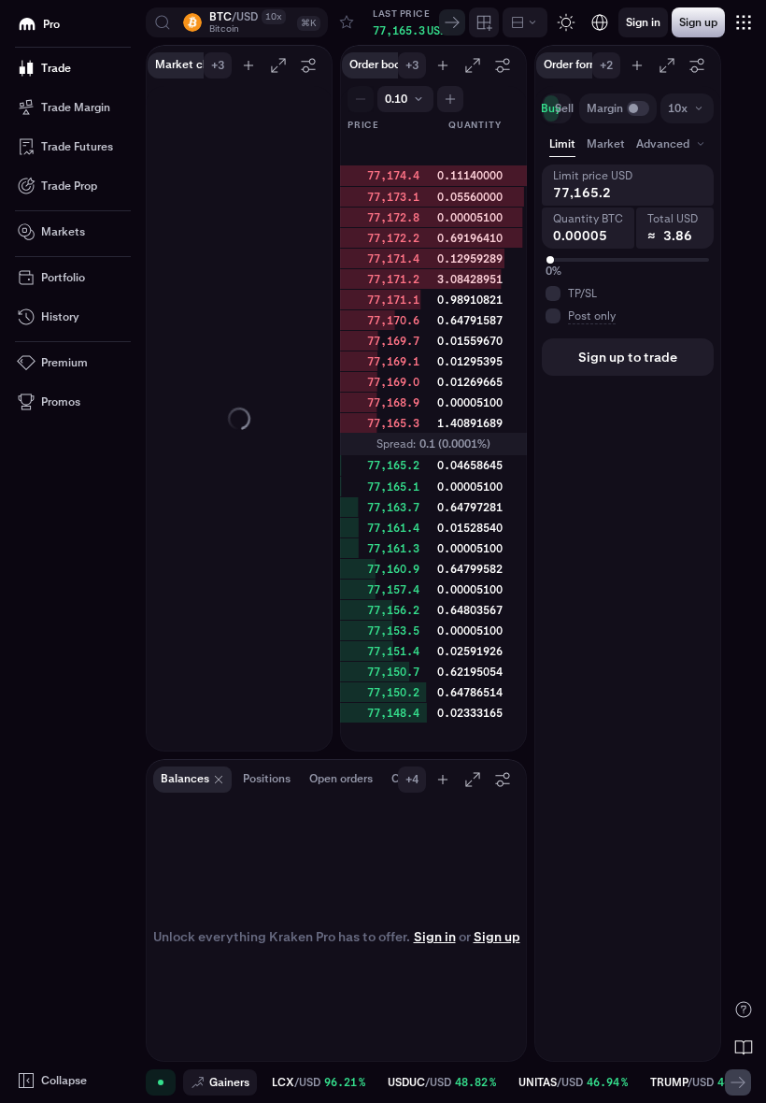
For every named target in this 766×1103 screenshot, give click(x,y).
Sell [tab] (564, 108)
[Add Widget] (484, 22)
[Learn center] (744, 1047)
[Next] (452, 22)
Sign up (497, 936)
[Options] (308, 65)
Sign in (435, 936)
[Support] (744, 1009)
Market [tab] (606, 143)
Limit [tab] (562, 143)
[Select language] (600, 22)
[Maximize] (278, 65)
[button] (237, 22)
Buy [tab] (551, 108)
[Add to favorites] (346, 22)
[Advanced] (525, 22)
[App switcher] (744, 22)
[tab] (672, 144)
